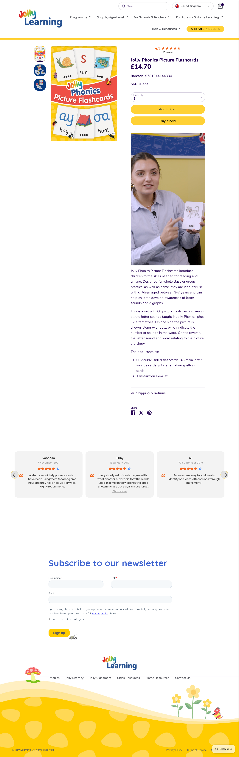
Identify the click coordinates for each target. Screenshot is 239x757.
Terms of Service (197, 750)
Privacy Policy (174, 750)
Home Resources (157, 678)
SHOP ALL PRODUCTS (205, 29)
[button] (190, 491)
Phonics (54, 678)
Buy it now (168, 121)
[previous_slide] (14, 474)
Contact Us (182, 678)
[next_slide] (224, 474)
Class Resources (128, 678)
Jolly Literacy (75, 678)
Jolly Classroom (100, 678)
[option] (84, 95)
